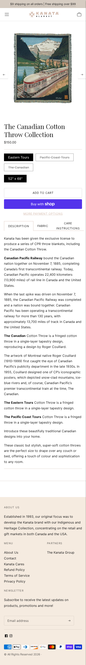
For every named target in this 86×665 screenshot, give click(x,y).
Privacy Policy (14, 581)
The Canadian (18, 167)
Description (18, 226)
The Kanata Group (60, 552)
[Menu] (7, 14)
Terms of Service (17, 575)
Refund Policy (14, 570)
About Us (11, 552)
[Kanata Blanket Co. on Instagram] (10, 636)
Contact (10, 558)
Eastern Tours (18, 157)
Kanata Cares (14, 564)
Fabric (42, 226)
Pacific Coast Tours (54, 157)
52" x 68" (15, 179)
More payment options (43, 213)
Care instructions (68, 226)
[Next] (82, 75)
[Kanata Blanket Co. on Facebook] (6, 636)
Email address (17, 616)
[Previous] (4, 75)
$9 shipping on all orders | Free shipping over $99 (43, 4)
